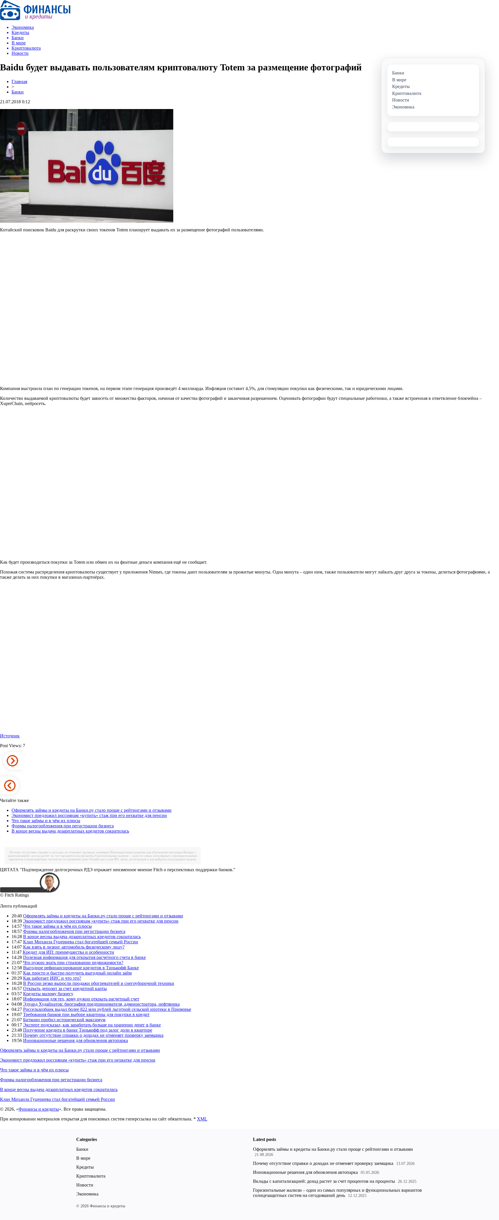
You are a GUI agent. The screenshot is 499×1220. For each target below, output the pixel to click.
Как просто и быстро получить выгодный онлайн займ (77, 972)
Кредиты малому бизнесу (48, 993)
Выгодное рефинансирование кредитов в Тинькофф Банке (81, 967)
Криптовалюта (90, 1176)
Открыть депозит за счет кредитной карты (65, 988)
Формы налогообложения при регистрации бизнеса (63, 825)
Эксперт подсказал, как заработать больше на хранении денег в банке (92, 1024)
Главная (19, 81)
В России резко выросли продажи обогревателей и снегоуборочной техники (98, 983)
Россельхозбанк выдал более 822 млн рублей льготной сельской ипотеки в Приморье (107, 1009)
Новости (84, 1184)
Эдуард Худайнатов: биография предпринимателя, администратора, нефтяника (101, 1004)
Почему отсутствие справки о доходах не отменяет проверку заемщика (59, 852)
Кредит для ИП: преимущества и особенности (68, 952)
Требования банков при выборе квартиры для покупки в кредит (86, 1014)
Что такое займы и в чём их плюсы (46, 820)
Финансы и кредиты (38, 1109)
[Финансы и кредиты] (35, 18)
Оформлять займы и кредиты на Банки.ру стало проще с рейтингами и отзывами (92, 810)
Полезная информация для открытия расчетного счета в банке (84, 957)
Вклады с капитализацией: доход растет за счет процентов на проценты (324, 1181)
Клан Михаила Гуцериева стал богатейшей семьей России (80, 941)
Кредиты (85, 1167)
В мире (83, 1158)
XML (202, 1118)
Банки (18, 91)
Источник (10, 735)
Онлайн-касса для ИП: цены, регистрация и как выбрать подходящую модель (142, 859)
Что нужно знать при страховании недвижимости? (73, 962)
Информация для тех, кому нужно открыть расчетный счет (81, 998)
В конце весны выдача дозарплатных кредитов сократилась (70, 831)
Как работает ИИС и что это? (52, 978)
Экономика (87, 1193)
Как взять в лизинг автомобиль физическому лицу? (73, 946)
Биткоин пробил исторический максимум (64, 1019)
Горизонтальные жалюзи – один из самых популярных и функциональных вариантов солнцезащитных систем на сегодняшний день (337, 1193)
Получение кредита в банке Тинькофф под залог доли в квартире (87, 1030)
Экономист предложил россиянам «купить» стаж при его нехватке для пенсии (89, 815)
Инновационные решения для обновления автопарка (146, 852)
